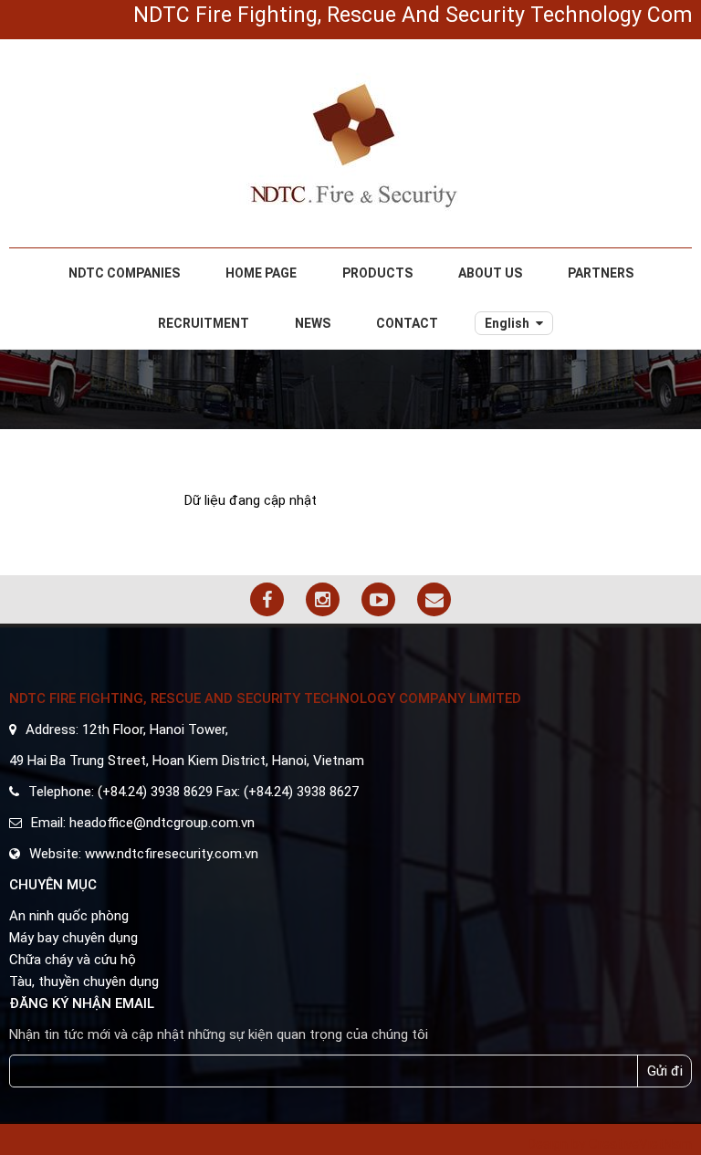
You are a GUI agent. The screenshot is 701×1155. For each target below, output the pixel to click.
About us (490, 273)
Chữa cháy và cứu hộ (72, 959)
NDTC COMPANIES (124, 273)
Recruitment (203, 323)
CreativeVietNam (640, 1144)
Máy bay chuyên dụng (73, 937)
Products (377, 273)
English (507, 323)
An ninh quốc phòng (69, 916)
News (312, 323)
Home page (261, 273)
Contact (407, 323)
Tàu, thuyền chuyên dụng (84, 981)
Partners (600, 273)
